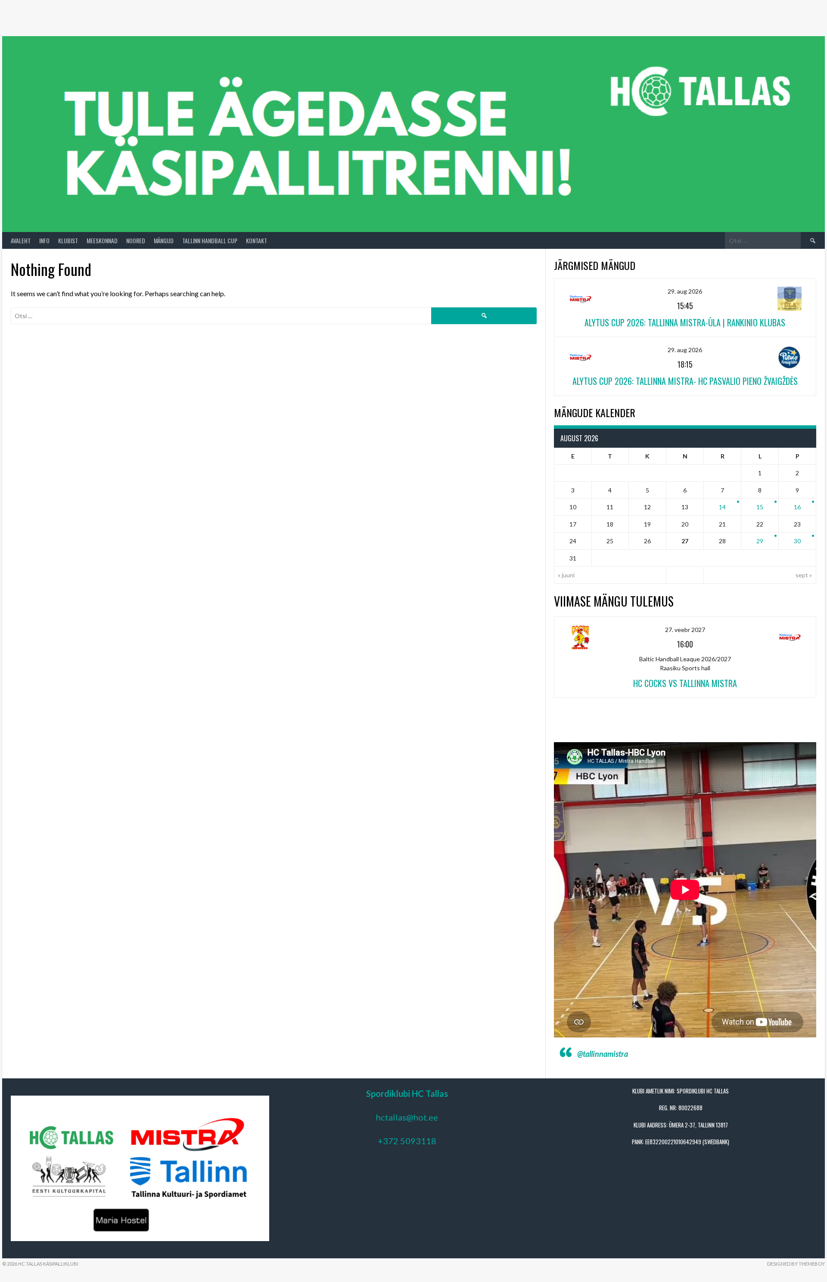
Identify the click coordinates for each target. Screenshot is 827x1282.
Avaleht (21, 240)
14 (722, 507)
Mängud (164, 240)
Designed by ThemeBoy (796, 1264)
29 (759, 541)
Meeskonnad (102, 240)
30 (797, 541)
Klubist (68, 240)
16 (797, 507)
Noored (135, 240)
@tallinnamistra (602, 1054)
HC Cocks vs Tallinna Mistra (685, 683)
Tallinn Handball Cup (209, 240)
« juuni (566, 575)
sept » (804, 575)
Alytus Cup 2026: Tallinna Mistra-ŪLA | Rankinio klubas (684, 322)
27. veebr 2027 (685, 629)
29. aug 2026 (685, 291)
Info (44, 240)
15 (759, 507)
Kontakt (256, 240)
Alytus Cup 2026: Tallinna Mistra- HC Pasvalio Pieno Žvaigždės (685, 381)
